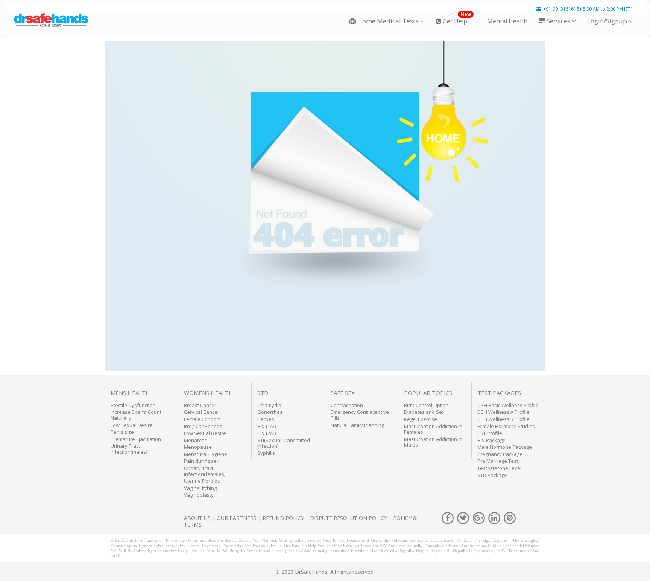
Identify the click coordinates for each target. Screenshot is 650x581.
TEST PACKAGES (499, 392)
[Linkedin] (495, 517)
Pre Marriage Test (497, 460)
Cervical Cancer (201, 412)
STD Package (492, 475)
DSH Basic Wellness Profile (508, 405)
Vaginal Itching (200, 488)
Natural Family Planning (357, 425)
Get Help (456, 18)
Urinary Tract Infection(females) (204, 471)
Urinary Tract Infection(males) (129, 448)
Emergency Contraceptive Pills (360, 415)
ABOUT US (197, 518)
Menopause (198, 447)
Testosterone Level (499, 468)
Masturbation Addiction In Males (433, 442)
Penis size (122, 432)
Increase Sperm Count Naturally (136, 415)
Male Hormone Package (504, 447)
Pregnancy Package (499, 454)
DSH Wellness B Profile (503, 419)
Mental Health (506, 21)
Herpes (265, 419)
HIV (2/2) (266, 433)
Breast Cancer (200, 405)
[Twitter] (464, 517)
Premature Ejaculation (136, 439)
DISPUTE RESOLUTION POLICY (348, 518)
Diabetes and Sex (424, 412)
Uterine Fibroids (202, 480)
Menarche (195, 440)
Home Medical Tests (388, 21)
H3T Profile (489, 433)
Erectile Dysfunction (133, 405)
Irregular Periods (203, 426)
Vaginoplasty (199, 494)
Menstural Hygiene (205, 454)
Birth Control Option (426, 405)
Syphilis (266, 453)
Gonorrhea (270, 412)
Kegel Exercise (420, 419)
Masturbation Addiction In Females (433, 429)
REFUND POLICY (283, 518)
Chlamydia (269, 405)
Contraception (347, 405)
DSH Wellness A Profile (503, 412)
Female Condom (202, 419)
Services (558, 21)
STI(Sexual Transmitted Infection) (283, 443)
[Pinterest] (510, 517)
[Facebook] (448, 517)
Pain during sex (201, 460)
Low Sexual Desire (132, 425)
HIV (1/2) (266, 426)
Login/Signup (608, 21)
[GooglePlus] (479, 517)
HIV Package (491, 440)
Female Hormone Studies (506, 426)
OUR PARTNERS (237, 518)
